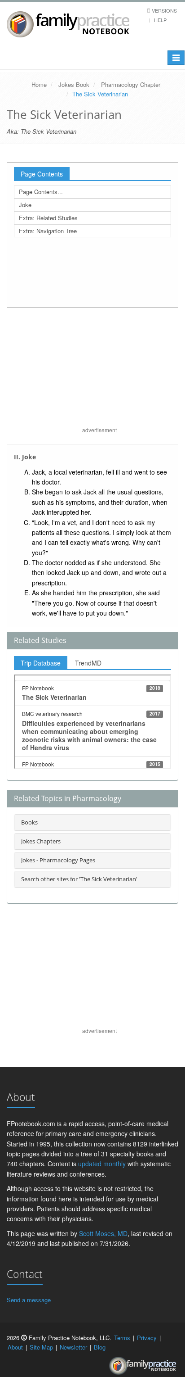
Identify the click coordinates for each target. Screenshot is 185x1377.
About (15, 1347)
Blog (100, 1347)
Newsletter (73, 1347)
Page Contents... (41, 191)
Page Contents (42, 173)
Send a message (29, 1299)
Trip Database (41, 662)
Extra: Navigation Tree (48, 230)
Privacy (147, 1337)
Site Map (41, 1347)
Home (39, 84)
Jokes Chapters (41, 841)
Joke (25, 204)
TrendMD (88, 662)
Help (160, 19)
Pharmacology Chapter (130, 84)
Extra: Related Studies (48, 217)
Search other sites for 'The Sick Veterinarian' (79, 879)
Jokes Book (73, 84)
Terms (122, 1337)
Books (29, 822)
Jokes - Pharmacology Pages (58, 860)
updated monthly (102, 1163)
